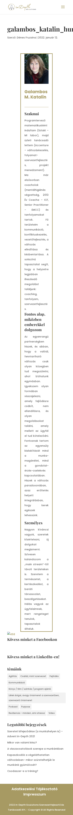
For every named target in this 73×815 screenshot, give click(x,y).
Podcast (13, 706)
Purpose (25, 706)
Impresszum (34, 794)
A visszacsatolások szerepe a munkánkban (35, 749)
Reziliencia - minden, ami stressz (27, 713)
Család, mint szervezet (33, 676)
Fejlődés (54, 676)
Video (52, 713)
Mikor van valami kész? (22, 742)
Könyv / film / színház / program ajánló (30, 688)
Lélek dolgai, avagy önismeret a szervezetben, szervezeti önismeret (34, 698)
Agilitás (13, 676)
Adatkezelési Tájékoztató (35, 788)
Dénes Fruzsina (26, 37)
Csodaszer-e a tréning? (22, 771)
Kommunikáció (17, 682)
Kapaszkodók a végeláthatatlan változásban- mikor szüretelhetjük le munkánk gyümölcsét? (31, 760)
